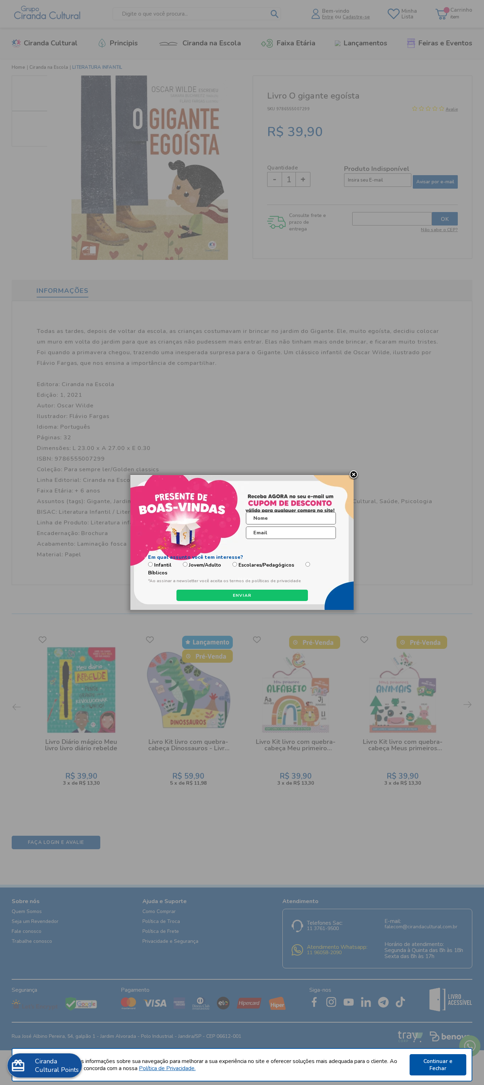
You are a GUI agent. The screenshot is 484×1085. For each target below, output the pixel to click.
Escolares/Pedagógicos (266, 565)
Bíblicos (157, 572)
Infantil (162, 565)
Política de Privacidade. (167, 1068)
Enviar (242, 595)
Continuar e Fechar (437, 1065)
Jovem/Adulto (205, 565)
